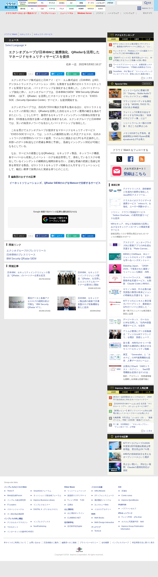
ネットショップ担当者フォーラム (47, 495)
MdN (93, 514)
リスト (30, 74)
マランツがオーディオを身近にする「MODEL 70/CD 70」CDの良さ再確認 (137, 104)
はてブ (59, 74)
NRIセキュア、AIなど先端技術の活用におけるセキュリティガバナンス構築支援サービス (130, 227)
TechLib (97, 531)
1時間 (113, 39)
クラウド (100, 13)
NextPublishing (39, 526)
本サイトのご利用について (15, 542)
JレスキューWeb (101, 505)
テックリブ (96, 527)
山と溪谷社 (69, 509)
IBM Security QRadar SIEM (21, 258)
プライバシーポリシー (89, 542)
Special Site (121, 84)
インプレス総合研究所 (16, 500)
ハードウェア (113, 13)
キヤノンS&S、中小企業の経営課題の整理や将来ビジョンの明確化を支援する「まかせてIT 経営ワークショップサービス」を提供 (137, 295)
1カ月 (148, 39)
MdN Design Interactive (104, 522)
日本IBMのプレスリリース (20, 254)
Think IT (10, 491)
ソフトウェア (128, 13)
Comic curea (126, 495)
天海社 (124, 491)
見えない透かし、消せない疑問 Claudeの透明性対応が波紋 (137, 467)
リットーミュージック (76, 491)
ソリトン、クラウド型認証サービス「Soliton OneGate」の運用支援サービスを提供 (130, 215)
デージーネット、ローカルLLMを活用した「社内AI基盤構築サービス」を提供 (137, 322)
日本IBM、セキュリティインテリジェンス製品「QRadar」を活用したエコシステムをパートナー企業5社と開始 (89, 278)
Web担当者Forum (14, 495)
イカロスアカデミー (102, 509)
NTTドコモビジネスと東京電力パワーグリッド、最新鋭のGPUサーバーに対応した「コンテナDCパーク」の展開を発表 (132, 46)
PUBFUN (122, 505)
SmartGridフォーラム (42, 491)
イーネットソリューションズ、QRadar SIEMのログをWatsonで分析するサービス (55, 183)
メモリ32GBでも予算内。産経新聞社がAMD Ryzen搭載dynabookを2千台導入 (136, 136)
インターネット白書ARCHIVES (20, 532)
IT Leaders (11, 505)
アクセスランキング (124, 35)
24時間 (125, 39)
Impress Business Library (44, 500)
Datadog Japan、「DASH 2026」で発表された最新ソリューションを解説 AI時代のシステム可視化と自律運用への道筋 (137, 272)
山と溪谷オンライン (75, 513)
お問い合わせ (34, 542)
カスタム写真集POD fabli (132, 522)
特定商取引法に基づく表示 (143, 542)
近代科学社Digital (74, 526)
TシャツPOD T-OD (75, 500)
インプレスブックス (41, 522)
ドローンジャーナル (15, 509)
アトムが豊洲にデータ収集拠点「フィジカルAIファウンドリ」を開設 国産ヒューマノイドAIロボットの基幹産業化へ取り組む (137, 337)
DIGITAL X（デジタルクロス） (46, 509)
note (75, 74)
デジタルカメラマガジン (17, 522)
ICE (119, 487)
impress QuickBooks (130, 500)
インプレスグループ (120, 542)
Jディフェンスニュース (104, 495)
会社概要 (105, 542)
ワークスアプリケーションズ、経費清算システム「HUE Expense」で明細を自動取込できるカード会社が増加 (133, 67)
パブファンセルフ (128, 508)
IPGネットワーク (125, 513)
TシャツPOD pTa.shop (131, 517)
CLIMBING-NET (74, 518)
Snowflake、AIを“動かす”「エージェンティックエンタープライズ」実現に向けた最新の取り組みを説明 (133, 74)
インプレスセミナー (41, 505)
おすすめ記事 (121, 436)
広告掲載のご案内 (51, 542)
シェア (44, 74)
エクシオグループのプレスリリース (26, 250)
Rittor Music (69, 487)
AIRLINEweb (99, 491)
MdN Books (99, 518)
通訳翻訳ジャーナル (102, 500)
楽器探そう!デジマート (76, 495)
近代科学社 (69, 522)
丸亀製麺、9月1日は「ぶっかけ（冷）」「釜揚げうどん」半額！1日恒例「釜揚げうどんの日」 (132, 420)
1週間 (136, 39)
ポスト (21, 74)
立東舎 (70, 505)
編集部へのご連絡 (69, 542)
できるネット (12, 527)
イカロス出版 (96, 487)
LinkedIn (90, 74)
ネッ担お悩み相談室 (15, 514)
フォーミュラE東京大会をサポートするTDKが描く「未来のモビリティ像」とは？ (137, 115)
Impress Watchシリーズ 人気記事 (131, 388)
